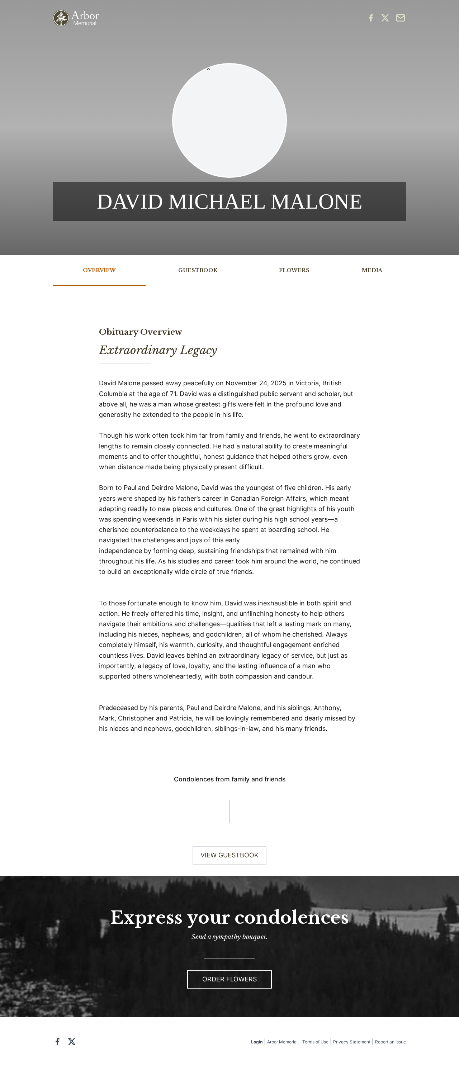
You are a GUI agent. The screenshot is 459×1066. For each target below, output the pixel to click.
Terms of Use (315, 1041)
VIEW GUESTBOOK (229, 855)
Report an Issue (390, 1041)
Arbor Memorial (282, 1041)
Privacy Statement (351, 1041)
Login (256, 1041)
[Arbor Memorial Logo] (76, 18)
